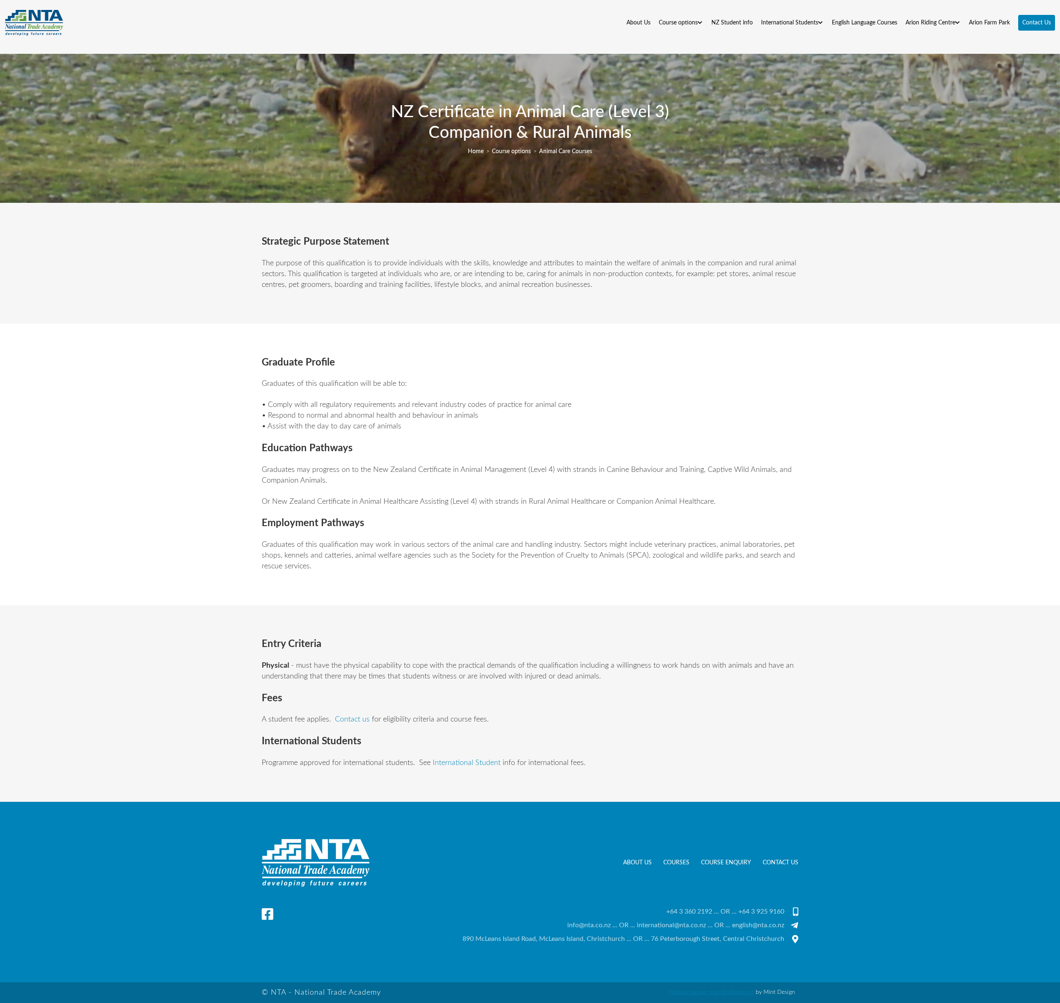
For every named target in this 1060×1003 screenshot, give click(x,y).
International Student (467, 763)
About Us (638, 22)
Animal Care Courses (565, 151)
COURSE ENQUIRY (726, 862)
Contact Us (780, 862)
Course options (511, 151)
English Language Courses (864, 22)
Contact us (352, 719)
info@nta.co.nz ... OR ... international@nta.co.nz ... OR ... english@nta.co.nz (675, 925)
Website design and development (711, 992)
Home (476, 151)
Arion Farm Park (989, 22)
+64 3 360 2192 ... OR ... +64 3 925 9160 (725, 911)
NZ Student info (732, 22)
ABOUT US (637, 862)
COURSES (676, 862)
